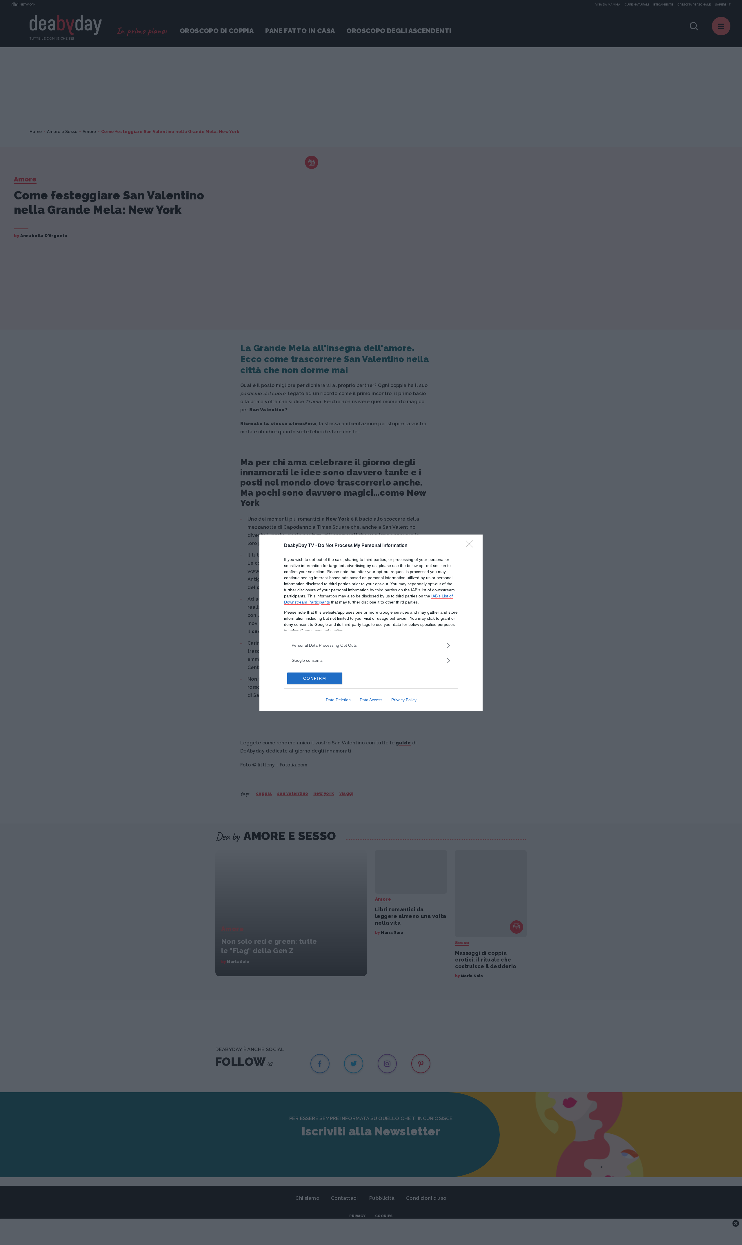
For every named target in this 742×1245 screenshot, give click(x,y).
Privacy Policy (404, 699)
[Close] (471, 545)
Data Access (371, 699)
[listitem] (371, 645)
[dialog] (371, 623)
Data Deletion (338, 699)
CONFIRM (314, 678)
